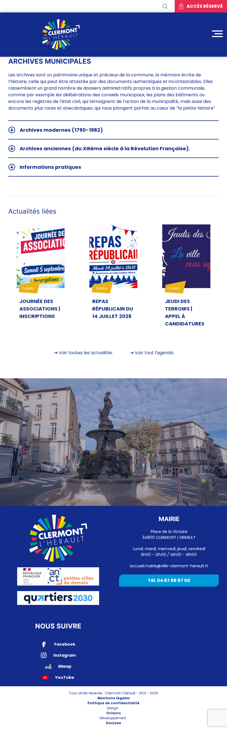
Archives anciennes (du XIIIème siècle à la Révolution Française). (105, 148)
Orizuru (113, 713)
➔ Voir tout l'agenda (151, 353)
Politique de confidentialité (113, 703)
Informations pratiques (50, 167)
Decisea (113, 723)
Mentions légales (113, 698)
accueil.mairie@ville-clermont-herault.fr (169, 566)
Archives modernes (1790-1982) (61, 129)
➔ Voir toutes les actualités (83, 353)
